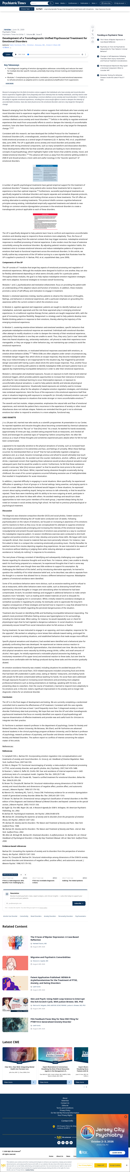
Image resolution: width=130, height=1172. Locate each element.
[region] (65, 1165)
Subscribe (77, 903)
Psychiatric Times (9, 32)
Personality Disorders (65, 916)
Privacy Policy (65, 1110)
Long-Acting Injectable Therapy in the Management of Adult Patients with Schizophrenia (69, 9)
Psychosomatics (80, 916)
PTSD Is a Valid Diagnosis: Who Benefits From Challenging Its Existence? (13, 882)
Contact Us (65, 1103)
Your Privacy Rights (65, 1115)
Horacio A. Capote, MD (40, 961)
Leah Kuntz (37, 987)
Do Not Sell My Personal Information (65, 1113)
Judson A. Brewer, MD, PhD (76, 1005)
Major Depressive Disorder (103, 9)
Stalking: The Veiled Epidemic (72, 881)
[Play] (16, 54)
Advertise (65, 1100)
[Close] (127, 1165)
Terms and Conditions (65, 1108)
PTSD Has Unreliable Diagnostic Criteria (43, 882)
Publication (84, 3)
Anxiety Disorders (50, 916)
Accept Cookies (115, 1165)
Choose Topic (25, 9)
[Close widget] (125, 1116)
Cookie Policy (29, 1170)
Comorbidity (24, 916)
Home (51, 1156)
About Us (59, 1156)
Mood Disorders (36, 916)
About (65, 1098)
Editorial (65, 1105)
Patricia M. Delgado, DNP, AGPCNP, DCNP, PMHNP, (50, 1005)
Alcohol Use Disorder (10, 916)
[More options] (85, 54)
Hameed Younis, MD (40, 943)
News (57, 3)
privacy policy (43, 908)
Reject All (101, 1165)
